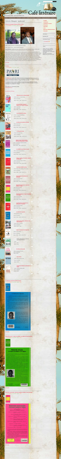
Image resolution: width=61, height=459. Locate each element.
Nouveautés (19, 17)
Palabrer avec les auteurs (31, 17)
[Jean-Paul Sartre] (7, 210)
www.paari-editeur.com (48, 54)
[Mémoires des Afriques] (8, 228)
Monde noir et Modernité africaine (49, 29)
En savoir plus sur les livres (9, 91)
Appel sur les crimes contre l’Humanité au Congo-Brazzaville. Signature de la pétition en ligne (48, 50)
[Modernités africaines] (7, 201)
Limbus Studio (24, 452)
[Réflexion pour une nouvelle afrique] (8, 102)
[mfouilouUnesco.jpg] (27, 43)
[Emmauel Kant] (7, 183)
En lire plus (7, 62)
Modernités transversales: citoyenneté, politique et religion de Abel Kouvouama (18, 392)
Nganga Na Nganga (47, 53)
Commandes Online (12, 17)
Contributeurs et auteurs (47, 23)
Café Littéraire (9, 25)
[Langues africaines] (7, 237)
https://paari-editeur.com (8, 87)
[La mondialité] (7, 156)
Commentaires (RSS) (18, 452)
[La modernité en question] (7, 219)
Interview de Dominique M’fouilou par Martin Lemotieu (14, 24)
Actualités (21, 25)
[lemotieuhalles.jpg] (12, 43)
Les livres (23, 17)
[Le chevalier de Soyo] (8, 138)
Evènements (39, 17)
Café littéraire (45, 22)
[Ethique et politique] (8, 165)
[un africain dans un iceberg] (8, 120)
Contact (52, 17)
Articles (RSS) (12, 452)
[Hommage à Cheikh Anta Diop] (7, 174)
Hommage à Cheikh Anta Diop (21, 167)
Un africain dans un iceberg (21, 113)
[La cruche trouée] (8, 111)
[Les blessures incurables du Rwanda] (7, 129)
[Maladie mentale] (7, 147)
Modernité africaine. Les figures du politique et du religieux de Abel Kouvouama (18, 336)
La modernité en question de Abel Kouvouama (13, 280)
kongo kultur (45, 26)
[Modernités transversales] (7, 192)
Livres (21, 282)
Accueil (6, 17)
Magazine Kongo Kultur (46, 17)
